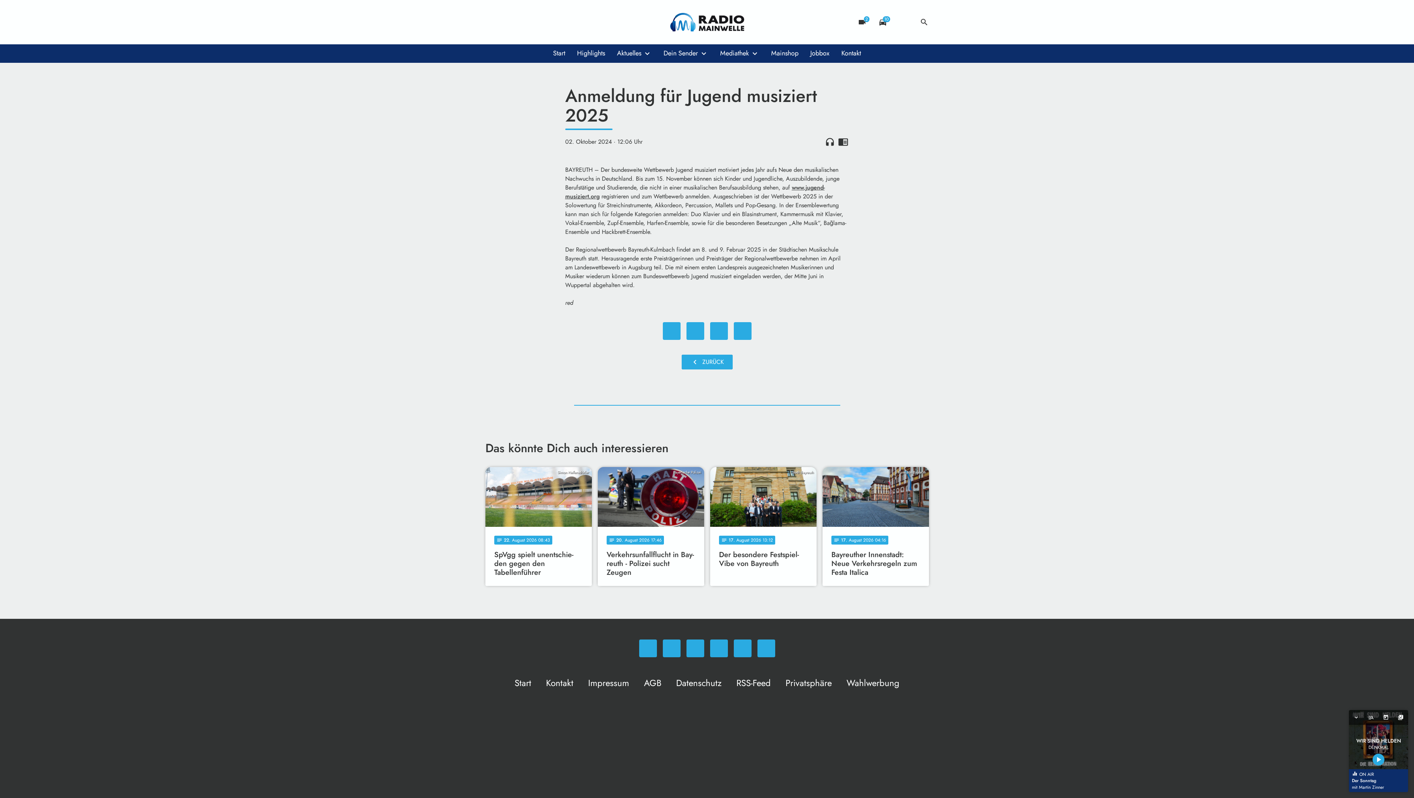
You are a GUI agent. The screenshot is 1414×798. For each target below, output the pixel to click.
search (924, 22)
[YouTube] (537, 22)
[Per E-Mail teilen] (743, 331)
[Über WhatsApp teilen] (719, 331)
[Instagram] (522, 22)
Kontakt (851, 53)
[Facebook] (507, 22)
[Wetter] (903, 22)
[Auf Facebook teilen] (672, 331)
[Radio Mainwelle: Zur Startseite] (707, 22)
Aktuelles (629, 53)
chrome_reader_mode (843, 142)
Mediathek (734, 53)
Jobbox (820, 53)
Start (559, 53)
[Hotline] (566, 22)
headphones (830, 142)
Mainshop (784, 53)
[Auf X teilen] (695, 331)
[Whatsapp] (492, 22)
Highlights (591, 53)
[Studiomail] (552, 22)
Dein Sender (681, 53)
